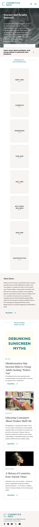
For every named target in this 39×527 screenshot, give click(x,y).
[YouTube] (12, 524)
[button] (31, 4)
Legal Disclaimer (8, 521)
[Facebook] (4, 524)
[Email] (20, 524)
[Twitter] (16, 524)
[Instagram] (8, 524)
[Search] (32, 46)
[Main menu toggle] (35, 4)
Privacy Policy (17, 521)
